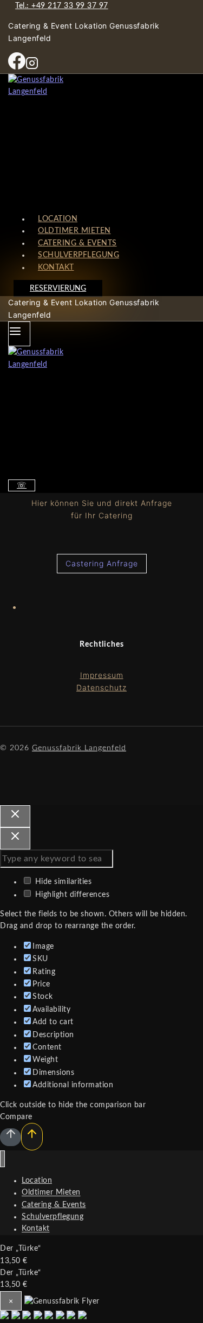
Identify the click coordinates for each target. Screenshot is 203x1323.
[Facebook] (16, 67)
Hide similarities (61, 882)
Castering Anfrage (102, 563)
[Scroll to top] (10, 1137)
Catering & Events (54, 1205)
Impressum (101, 675)
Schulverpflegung (52, 1217)
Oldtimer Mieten (51, 1193)
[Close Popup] (15, 816)
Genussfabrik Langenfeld (79, 748)
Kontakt (56, 267)
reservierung (58, 288)
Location (37, 1180)
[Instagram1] (31, 67)
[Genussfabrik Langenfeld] (101, 139)
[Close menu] (2, 1158)
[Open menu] (19, 333)
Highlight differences (70, 895)
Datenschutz (101, 687)
